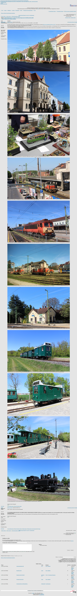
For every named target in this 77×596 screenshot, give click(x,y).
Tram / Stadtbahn (48, 566)
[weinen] (9, 551)
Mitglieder (9, 10)
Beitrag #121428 (9, 507)
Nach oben (2, 506)
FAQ (2, 10)
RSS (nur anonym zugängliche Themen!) (70, 11)
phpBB (33, 593)
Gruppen (13, 10)
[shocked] (14, 551)
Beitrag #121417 (9, 22)
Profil (21, 10)
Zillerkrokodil (3, 22)
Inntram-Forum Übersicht (22, 15)
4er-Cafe (27, 15)
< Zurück (1, 3)
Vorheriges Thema (67, 17)
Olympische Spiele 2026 (19, 579)
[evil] (24, 551)
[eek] (12, 551)
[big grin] (3, 551)
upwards (72, 582)
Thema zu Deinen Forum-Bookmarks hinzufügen (8, 13)
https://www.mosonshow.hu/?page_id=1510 (49, 24)
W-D (42, 566)
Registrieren (17, 10)
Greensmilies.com (41, 594)
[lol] (22, 551)
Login (35, 10)
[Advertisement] (38, 589)
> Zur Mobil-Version (3, 2)
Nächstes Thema (73, 17)
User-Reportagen (31, 15)
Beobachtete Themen (60, 11)
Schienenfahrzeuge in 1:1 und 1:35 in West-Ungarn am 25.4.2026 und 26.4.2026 (19, 17)
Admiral (72, 573)
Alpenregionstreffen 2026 (20, 566)
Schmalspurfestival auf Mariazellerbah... (22, 583)
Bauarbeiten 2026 (18, 570)
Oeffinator (72, 578)
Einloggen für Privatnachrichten (28, 10)
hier (38, 8)
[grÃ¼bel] (17, 551)
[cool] (20, 551)
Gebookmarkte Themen (52, 11)
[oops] (31, 551)
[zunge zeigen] (27, 551)
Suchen (5, 10)
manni (2, 507)
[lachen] (6, 551)
